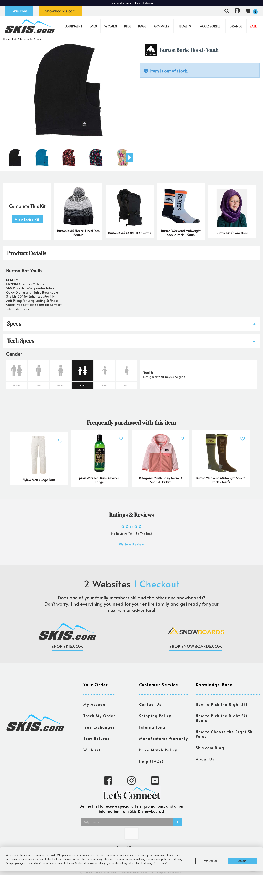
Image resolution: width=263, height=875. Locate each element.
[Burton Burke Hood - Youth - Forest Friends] (123, 156)
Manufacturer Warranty (163, 738)
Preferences (210, 861)
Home (6, 39)
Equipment (74, 26)
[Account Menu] (237, 11)
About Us (205, 759)
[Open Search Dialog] (226, 11)
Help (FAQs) (151, 761)
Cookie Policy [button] (82, 863)
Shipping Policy (155, 716)
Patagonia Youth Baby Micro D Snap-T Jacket (160, 480)
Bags (142, 26)
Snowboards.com (60, 11)
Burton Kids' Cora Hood (232, 233)
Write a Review (131, 544)
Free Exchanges (99, 727)
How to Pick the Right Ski (222, 704)
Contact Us (150, 704)
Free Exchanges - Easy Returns (131, 2)
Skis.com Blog (210, 747)
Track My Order (99, 716)
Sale (253, 26)
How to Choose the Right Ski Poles (225, 734)
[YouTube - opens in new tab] (155, 780)
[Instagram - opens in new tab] (131, 780)
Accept (242, 861)
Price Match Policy (158, 750)
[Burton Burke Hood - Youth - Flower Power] (96, 156)
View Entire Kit (27, 219)
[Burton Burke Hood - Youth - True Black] (15, 156)
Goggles (161, 26)
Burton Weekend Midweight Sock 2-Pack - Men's (221, 480)
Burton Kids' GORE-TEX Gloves (129, 233)
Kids (128, 26)
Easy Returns (96, 738)
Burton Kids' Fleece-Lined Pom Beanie (78, 233)
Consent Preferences (131, 847)
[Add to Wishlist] (60, 438)
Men (93, 26)
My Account (95, 704)
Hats (38, 39)
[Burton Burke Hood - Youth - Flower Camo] (69, 156)
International (153, 727)
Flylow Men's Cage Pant (39, 480)
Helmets (184, 26)
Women (110, 26)
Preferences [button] (160, 863)
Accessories (210, 26)
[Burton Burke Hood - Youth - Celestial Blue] (42, 156)
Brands (236, 26)
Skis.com (19, 11)
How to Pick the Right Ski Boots (222, 718)
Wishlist (92, 750)
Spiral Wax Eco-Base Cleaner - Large (100, 480)
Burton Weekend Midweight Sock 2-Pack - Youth (181, 233)
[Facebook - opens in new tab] (108, 780)
